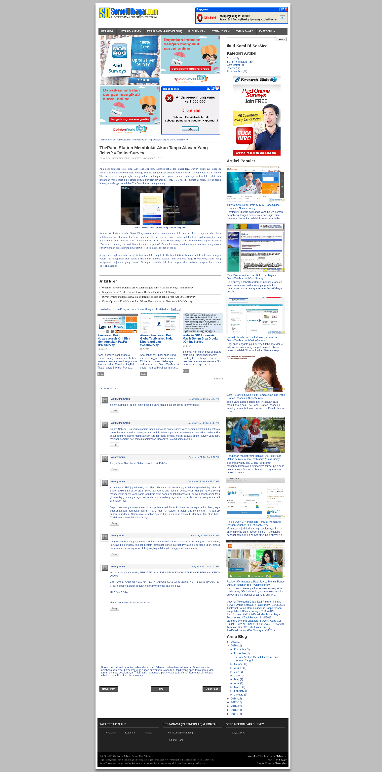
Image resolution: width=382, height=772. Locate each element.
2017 (234, 702)
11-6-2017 (144, 349)
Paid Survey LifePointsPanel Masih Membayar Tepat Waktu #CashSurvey (254, 616)
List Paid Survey (130, 31)
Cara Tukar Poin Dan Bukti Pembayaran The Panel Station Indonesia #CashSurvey (256, 396)
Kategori (265, 31)
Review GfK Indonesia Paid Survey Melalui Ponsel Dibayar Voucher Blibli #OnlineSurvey (256, 583)
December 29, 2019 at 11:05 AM (203, 481)
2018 (234, 698)
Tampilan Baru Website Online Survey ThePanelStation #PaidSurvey (139, 292)
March (238, 687)
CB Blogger (281, 756)
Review (231, 68)
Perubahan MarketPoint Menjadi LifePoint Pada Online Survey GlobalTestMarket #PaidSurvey (254, 457)
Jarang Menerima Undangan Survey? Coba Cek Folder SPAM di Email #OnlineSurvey (254, 622)
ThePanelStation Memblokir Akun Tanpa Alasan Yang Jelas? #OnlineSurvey (153, 150)
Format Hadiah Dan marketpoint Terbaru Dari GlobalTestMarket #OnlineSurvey (252, 339)
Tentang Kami (221, 31)
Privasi (148, 732)
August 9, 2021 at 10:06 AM (205, 566)
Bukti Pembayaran (237, 61)
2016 (234, 706)
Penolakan (110, 732)
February (239, 690)
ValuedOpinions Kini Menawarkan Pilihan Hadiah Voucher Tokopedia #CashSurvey (147, 301)
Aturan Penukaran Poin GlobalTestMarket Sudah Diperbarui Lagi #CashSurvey (157, 340)
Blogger (282, 759)
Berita (111, 139)
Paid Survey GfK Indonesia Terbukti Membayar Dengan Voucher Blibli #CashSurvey (254, 523)
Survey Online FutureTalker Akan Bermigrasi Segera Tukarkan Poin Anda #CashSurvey (149, 296)
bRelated (218, 379)
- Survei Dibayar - (145, 309)
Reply (114, 410)
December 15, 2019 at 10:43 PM (203, 423)
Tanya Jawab (244, 31)
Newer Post (108, 689)
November (240, 653)
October (239, 664)
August (238, 668)
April (237, 683)
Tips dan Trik (234, 71)
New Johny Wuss (255, 756)
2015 (234, 709)
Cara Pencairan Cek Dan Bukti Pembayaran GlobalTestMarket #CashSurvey (252, 277)
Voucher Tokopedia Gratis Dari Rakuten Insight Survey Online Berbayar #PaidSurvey (148, 287)
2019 (234, 645)
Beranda (107, 31)
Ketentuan (130, 732)
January (239, 694)
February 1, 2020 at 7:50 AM (205, 535)
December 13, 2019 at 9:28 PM (204, 399)
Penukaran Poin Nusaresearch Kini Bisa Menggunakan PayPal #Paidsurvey (113, 340)
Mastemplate (280, 763)
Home (103, 139)
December (240, 649)
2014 (234, 713)
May (237, 679)
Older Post (212, 689)
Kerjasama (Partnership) (164, 31)
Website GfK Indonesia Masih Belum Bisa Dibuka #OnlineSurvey (200, 338)
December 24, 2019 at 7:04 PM (204, 457)
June (237, 675)
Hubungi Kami (197, 31)
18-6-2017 (102, 349)
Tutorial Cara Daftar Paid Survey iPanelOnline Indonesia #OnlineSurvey (253, 206)
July (237, 671)
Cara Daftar (233, 64)
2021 (234, 641)
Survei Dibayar (124, 756)
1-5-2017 (187, 346)
